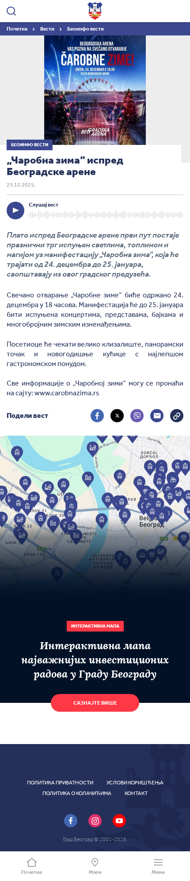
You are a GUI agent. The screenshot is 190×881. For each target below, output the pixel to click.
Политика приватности (60, 783)
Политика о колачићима (76, 793)
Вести (47, 29)
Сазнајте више (95, 703)
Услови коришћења (134, 783)
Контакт (136, 793)
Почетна (17, 29)
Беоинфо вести (85, 29)
